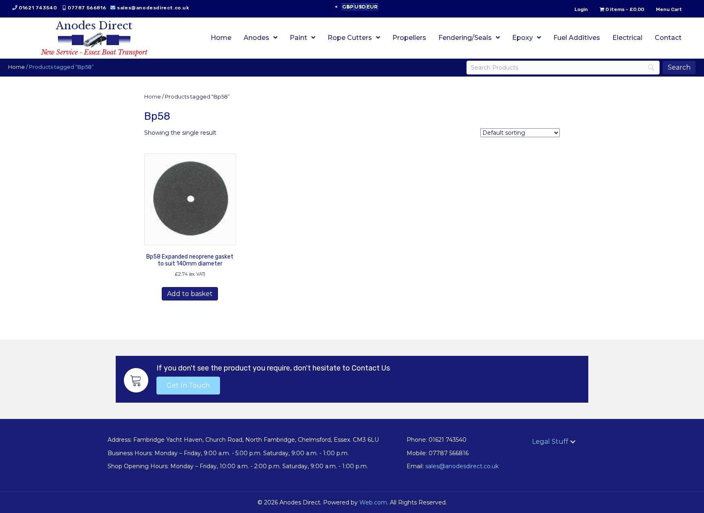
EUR (372, 7)
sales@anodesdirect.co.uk (153, 8)
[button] (188, 386)
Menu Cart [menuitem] (669, 9)
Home (16, 67)
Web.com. (373, 502)
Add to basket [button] (190, 294)
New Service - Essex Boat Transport (94, 52)
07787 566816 (87, 8)
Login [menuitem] (581, 9)
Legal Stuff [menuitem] (550, 441)
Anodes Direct (94, 25)
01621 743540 (38, 8)
